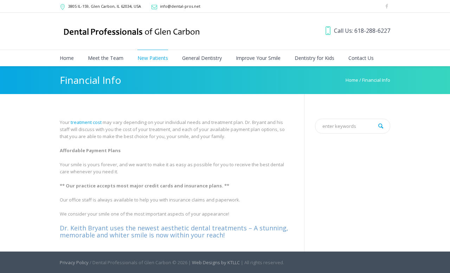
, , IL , (104, 6)
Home (352, 80)
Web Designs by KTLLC (216, 262)
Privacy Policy (74, 262)
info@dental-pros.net (180, 6)
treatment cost (86, 122)
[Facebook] (386, 6)
